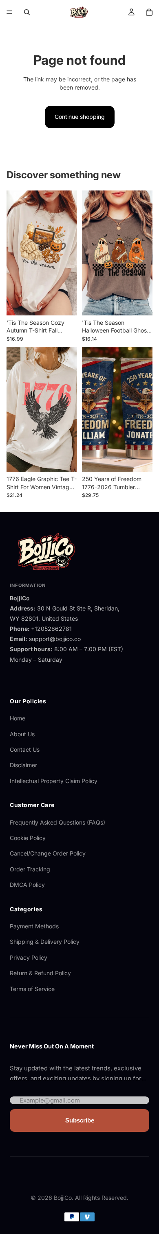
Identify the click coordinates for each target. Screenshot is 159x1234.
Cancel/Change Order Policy (48, 853)
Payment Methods (34, 926)
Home (17, 718)
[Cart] (149, 12)
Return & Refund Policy (40, 972)
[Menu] (9, 12)
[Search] (27, 12)
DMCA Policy (27, 884)
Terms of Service (32, 988)
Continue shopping (80, 116)
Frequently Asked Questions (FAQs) (57, 822)
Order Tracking (30, 869)
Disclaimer (23, 764)
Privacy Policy (28, 957)
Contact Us (25, 749)
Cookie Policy (28, 837)
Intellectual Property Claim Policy (53, 780)
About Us (22, 734)
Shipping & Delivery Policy (45, 941)
